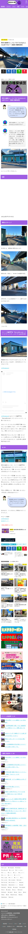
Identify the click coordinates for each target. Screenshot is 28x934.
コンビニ (4, 875)
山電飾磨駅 (23, 887)
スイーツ (10, 875)
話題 (18, 6)
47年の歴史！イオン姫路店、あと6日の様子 (15, 721)
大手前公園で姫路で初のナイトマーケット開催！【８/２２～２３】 (15, 773)
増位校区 (19, 880)
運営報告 (14, 929)
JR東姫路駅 (11, 867)
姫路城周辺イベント (14, 884)
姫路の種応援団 (4, 39)
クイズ (22, 6)
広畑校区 (9, 889)
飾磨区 (21, 894)
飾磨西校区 (5, 897)
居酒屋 (10, 887)
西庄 (25, 544)
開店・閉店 (13, 544)
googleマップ (5, 521)
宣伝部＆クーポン (11, 926)
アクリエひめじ (20, 870)
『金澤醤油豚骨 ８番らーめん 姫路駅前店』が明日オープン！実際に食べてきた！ (13, 728)
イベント (8, 6)
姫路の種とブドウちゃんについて (9, 917)
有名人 (14, 889)
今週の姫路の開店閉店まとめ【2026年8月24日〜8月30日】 (15, 819)
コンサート (22, 872)
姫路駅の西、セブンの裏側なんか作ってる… (15, 780)
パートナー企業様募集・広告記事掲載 (10, 913)
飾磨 (8, 894)
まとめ (4, 926)
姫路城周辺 (5, 884)
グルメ (13, 6)
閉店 (25, 892)
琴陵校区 (4, 892)
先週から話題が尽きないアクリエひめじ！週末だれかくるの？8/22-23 (15, 793)
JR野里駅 (18, 867)
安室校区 (4, 887)
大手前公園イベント (14, 882)
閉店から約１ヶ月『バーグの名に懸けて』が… (15, 740)
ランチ (11, 877)
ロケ (22, 877)
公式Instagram (5, 368)
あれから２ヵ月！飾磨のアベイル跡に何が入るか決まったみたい (15, 734)
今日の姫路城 (12, 880)
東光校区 (20, 889)
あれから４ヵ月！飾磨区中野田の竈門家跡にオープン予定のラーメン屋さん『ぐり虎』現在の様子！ (13, 801)
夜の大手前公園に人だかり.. (12, 786)
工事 (3, 889)
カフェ (10, 872)
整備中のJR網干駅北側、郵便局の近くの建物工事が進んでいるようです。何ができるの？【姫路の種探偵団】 (14, 811)
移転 (16, 892)
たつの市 (12, 870)
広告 (25, 926)
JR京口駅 (4, 867)
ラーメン (17, 877)
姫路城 (22, 882)
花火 (21, 892)
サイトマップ (4, 911)
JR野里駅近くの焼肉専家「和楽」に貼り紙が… (16, 826)
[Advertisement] (14, 23)
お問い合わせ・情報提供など (8, 915)
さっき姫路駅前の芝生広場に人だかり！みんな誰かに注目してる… (15, 745)
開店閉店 (3, 6)
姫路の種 (11, 932)
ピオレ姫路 (5, 877)
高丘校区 (11, 897)
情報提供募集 (20, 926)
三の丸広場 (5, 880)
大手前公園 (5, 882)
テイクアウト (18, 875)
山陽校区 (20, 544)
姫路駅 (22, 884)
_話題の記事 (5, 870)
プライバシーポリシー (6, 919)
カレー (15, 872)
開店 (3, 894)
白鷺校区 (10, 892)
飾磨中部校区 (14, 894)
